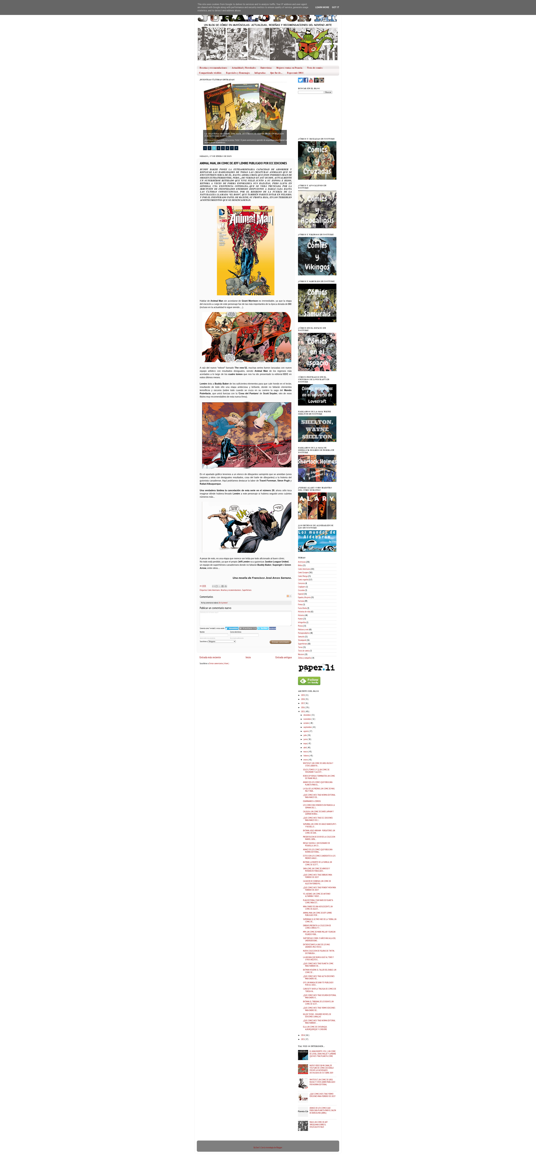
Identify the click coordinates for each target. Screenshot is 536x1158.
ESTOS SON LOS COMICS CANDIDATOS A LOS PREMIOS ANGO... (319, 856)
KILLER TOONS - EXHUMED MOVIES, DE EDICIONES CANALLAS (317, 1015)
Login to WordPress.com (248, 628)
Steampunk (302, 640)
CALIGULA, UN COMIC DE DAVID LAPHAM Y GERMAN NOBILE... (318, 812)
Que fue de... (276, 73)
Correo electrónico (235, 632)
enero (305, 759)
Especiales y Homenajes (238, 73)
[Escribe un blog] (216, 586)
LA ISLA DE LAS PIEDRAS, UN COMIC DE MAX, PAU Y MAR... (319, 789)
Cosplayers (302, 586)
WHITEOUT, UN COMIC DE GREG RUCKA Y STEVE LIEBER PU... (318, 764)
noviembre (307, 719)
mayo (305, 743)
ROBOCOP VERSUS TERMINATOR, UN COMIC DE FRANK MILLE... (319, 777)
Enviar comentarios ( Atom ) (219, 663)
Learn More (322, 7)
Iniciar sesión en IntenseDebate (232, 628)
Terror (300, 647)
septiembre (307, 727)
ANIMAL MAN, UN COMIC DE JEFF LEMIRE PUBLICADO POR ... (317, 913)
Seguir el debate (289, 596)
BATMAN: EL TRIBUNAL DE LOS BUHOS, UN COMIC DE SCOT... (318, 1002)
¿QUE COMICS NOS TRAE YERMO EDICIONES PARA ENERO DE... (319, 1008)
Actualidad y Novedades (244, 68)
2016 (303, 707)
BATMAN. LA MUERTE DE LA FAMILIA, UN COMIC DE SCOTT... (317, 863)
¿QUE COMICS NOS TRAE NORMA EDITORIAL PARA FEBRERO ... (319, 1021)
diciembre (307, 715)
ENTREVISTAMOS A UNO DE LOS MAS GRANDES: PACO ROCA (316, 945)
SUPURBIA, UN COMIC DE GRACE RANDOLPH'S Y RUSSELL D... (319, 825)
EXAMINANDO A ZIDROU (312, 801)
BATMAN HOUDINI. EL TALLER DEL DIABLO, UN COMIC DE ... (319, 970)
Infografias (260, 73)
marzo (305, 751)
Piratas (300, 625)
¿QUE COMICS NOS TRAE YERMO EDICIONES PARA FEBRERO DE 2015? (322, 1095)
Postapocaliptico (303, 633)
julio (305, 735)
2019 (303, 695)
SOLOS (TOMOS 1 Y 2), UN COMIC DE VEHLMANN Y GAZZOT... (316, 770)
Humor (300, 618)
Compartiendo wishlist (210, 73)
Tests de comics (315, 68)
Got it (335, 7)
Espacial (301, 593)
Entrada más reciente (210, 657)
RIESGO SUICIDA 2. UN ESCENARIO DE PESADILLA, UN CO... (316, 844)
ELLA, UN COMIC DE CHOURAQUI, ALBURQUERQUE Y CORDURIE (315, 1027)
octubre (306, 723)
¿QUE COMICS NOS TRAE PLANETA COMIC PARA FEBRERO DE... (318, 964)
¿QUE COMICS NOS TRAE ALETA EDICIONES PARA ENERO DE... (318, 977)
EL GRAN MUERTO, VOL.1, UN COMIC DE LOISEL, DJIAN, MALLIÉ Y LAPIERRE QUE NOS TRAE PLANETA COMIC (323, 1053)
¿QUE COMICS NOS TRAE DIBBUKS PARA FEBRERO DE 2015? (317, 875)
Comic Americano (214, 590)
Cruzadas (301, 590)
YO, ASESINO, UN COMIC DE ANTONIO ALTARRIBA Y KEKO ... (316, 894)
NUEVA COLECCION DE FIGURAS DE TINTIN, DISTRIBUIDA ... (318, 951)
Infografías (302, 622)
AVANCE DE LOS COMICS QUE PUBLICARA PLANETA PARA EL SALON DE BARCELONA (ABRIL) (323, 1110)
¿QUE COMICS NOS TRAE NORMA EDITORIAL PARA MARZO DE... (319, 796)
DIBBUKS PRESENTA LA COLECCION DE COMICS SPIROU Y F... (317, 926)
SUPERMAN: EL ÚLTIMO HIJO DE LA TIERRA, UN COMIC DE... (319, 920)
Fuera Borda (302, 608)
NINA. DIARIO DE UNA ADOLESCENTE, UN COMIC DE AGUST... (318, 907)
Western (301, 654)
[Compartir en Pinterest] (225, 586)
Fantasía (301, 601)
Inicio (248, 657)
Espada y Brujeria (304, 597)
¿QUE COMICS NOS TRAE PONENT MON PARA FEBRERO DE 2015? (319, 888)
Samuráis (301, 636)
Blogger (279, 1147)
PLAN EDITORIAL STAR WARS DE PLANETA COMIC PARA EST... (318, 901)
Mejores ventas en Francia (289, 68)
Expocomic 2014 (295, 73)
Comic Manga (303, 576)
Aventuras (302, 561)
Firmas (300, 604)
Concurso (301, 583)
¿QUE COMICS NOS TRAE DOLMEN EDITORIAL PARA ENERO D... (319, 996)
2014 (303, 1035)
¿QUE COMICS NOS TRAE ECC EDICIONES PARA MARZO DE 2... (318, 818)
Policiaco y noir (303, 629)
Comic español (303, 579)
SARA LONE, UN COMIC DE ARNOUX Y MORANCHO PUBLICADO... (316, 869)
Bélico (300, 565)
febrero (306, 755)
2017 (303, 703)
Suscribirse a (204, 641)
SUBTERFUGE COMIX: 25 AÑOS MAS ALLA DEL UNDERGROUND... (319, 939)
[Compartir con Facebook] (222, 586)
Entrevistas (266, 68)
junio (305, 739)
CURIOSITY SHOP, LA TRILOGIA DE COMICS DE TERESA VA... (319, 989)
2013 (303, 1039)
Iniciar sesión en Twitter (263, 628)
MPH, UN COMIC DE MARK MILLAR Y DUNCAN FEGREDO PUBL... (319, 932)
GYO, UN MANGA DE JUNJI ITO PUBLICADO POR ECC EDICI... (318, 983)
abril (305, 747)
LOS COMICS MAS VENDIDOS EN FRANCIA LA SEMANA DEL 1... (319, 806)
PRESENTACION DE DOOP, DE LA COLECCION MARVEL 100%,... (319, 837)
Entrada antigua (284, 657)
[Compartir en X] (219, 586)
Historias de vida (304, 611)
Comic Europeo (303, 572)
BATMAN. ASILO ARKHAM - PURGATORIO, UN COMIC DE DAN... (319, 831)
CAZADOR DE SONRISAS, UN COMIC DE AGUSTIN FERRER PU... (317, 882)
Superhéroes (246, 590)
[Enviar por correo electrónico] (213, 586)
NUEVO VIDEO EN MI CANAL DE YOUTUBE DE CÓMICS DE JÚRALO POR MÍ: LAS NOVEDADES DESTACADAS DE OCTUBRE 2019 (322, 1069)
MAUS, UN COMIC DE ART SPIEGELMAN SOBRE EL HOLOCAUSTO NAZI (319, 1124)
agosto (306, 731)
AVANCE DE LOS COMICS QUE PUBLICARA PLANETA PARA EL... (317, 783)
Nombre (202, 632)
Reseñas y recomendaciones (213, 68)
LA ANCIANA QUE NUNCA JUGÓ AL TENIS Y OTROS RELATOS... (318, 958)
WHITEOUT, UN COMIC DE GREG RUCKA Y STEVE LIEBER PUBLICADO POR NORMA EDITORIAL (322, 1082)
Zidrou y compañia (304, 657)
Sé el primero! (223, 603)
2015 (303, 711)
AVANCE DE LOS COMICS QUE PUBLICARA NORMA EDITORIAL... (317, 850)
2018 (303, 699)
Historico (301, 615)
